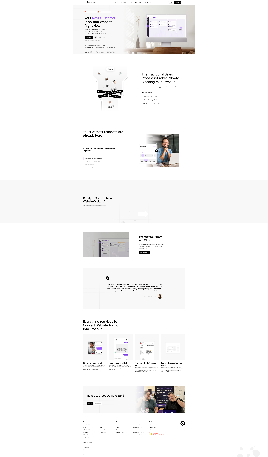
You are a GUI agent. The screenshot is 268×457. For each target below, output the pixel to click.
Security (85, 450)
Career (117, 427)
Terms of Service (120, 432)
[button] (115, 2)
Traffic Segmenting (87, 442)
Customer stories (104, 425)
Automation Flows (87, 445)
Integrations (86, 437)
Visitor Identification (88, 429)
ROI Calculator (103, 432)
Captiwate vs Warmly (138, 429)
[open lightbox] (102, 37)
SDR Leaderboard (87, 434)
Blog (101, 427)
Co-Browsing (86, 447)
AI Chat (84, 427)
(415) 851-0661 (152, 427)
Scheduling (85, 432)
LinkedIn (151, 429)
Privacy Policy (119, 429)
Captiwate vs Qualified (138, 427)
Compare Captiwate (104, 429)
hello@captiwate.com (154, 425)
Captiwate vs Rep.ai (137, 425)
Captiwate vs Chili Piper (138, 432)
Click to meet (86, 440)
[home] (91, 2)
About (117, 425)
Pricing (131, 2)
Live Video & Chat (87, 425)
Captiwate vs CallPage (138, 434)
